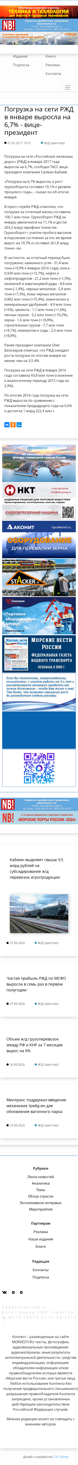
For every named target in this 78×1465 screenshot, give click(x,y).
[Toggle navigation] (68, 87)
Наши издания (40, 1239)
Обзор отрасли (40, 1196)
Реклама (53, 65)
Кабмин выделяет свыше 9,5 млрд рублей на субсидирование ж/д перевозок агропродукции (36, 868)
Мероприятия (40, 1209)
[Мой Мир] (19, 424)
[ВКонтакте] (7, 424)
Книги (51, 56)
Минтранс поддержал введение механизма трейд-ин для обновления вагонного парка (36, 1105)
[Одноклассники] (13, 424)
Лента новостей (40, 1176)
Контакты (53, 73)
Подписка (21, 65)
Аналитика (41, 1183)
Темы (40, 1189)
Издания (20, 56)
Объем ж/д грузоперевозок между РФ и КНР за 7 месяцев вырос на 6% (34, 1044)
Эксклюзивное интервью (41, 1202)
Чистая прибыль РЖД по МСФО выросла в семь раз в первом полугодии (36, 984)
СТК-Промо (61, 1457)
